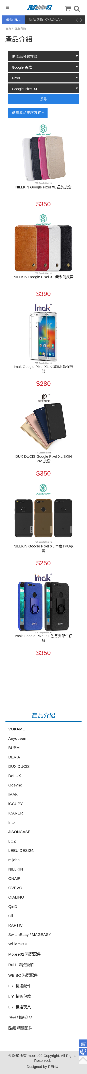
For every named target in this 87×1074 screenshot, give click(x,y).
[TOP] (83, 1060)
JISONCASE (19, 832)
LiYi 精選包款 (19, 996)
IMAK (13, 794)
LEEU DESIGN (21, 850)
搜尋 (43, 99)
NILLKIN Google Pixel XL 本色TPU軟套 (43, 548)
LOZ (12, 841)
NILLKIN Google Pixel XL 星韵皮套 (43, 187)
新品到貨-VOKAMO (44, 20)
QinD (12, 906)
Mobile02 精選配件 (24, 954)
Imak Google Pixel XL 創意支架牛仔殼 (43, 638)
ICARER (15, 813)
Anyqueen (17, 738)
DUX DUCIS (19, 766)
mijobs (14, 860)
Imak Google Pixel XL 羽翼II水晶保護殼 (43, 369)
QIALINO (16, 897)
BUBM (14, 748)
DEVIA (14, 757)
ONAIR (14, 878)
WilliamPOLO (20, 944)
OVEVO (15, 888)
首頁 (8, 28)
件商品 (83, 1043)
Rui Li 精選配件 (21, 965)
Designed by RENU (42, 1067)
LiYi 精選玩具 (19, 1007)
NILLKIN (15, 869)
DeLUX (14, 776)
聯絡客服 (83, 1052)
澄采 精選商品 (20, 1018)
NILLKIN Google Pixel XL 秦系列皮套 (43, 277)
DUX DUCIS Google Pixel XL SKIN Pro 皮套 (43, 458)
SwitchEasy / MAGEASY (29, 934)
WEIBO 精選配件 (23, 975)
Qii (10, 916)
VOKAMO (16, 729)
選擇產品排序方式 (27, 113)
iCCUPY (15, 804)
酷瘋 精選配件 (20, 1028)
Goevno (15, 785)
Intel (12, 822)
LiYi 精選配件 (19, 986)
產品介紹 (20, 28)
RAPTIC (15, 925)
